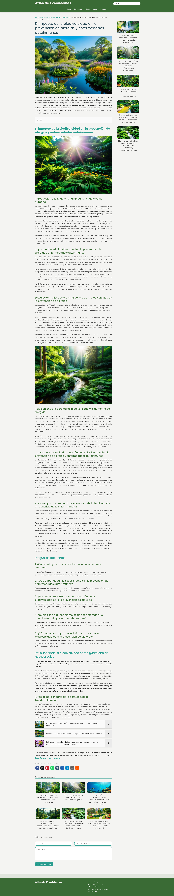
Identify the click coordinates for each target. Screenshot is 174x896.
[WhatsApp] (52, 768)
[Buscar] (138, 3)
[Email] (72, 768)
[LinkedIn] (62, 768)
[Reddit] (77, 768)
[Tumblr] (57, 768)
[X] (42, 768)
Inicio (69, 9)
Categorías (78, 9)
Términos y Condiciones (95, 884)
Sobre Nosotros (91, 9)
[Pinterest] (47, 768)
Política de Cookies (94, 887)
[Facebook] (37, 768)
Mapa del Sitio (92, 892)
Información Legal (93, 882)
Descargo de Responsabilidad (98, 889)
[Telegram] (67, 768)
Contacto (103, 9)
